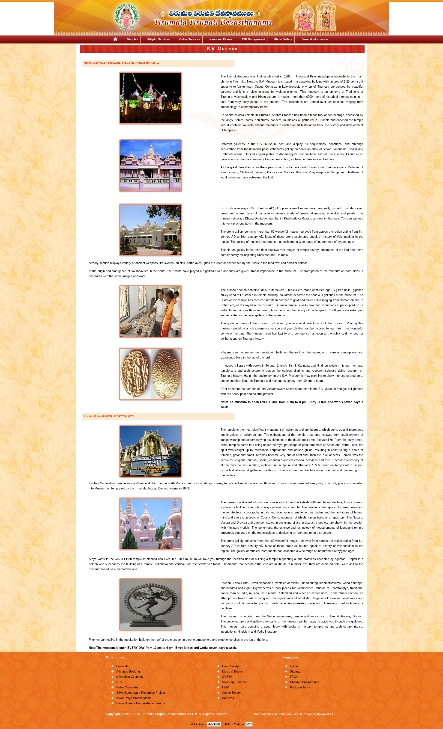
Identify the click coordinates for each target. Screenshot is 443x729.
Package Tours (300, 687)
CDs (119, 682)
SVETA (227, 677)
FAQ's (294, 677)
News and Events (221, 39)
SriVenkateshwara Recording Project (140, 692)
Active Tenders (232, 692)
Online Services (189, 39)
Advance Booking (128, 671)
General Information (315, 39)
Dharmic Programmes (304, 682)
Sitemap (295, 671)
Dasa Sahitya (231, 666)
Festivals (122, 666)
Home (294, 666)
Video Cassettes (127, 687)
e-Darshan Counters (129, 677)
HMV (225, 687)
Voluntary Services (234, 682)
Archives (228, 698)
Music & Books (232, 671)
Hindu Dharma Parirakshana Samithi (140, 703)
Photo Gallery (283, 39)
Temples (132, 39)
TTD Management (253, 39)
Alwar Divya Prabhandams (134, 698)
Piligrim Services (158, 39)
